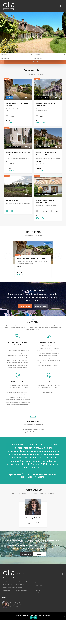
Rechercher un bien (41, 306)
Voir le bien (18, 96)
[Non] (64, 616)
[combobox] (16, 54)
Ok (31, 617)
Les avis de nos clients (9, 587)
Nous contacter (26, 554)
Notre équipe (6, 590)
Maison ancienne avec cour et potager (31, 258)
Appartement (39, 585)
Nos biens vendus (22, 590)
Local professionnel (41, 588)
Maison (38, 590)
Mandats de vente (23, 584)
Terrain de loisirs (12, 200)
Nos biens (39, 554)
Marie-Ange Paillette (33, 518)
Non (35, 617)
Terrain (37, 593)
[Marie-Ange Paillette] (5, 607)
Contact (20, 587)
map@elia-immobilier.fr (33, 523)
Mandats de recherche (9, 584)
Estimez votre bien (23, 582)
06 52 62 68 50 (33, 521)
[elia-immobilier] (9, 10)
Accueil (5, 582)
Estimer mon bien (25, 306)
